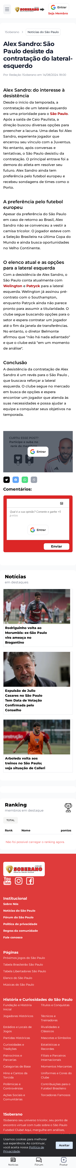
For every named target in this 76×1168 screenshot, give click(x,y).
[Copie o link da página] (34, 479)
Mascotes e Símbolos (56, 1038)
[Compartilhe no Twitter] (6, 479)
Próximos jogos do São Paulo (24, 958)
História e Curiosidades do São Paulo (38, 999)
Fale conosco (12, 937)
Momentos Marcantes (56, 1066)
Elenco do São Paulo (17, 978)
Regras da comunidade (20, 931)
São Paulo (59, 114)
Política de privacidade (20, 924)
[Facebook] (30, 881)
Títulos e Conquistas (55, 1005)
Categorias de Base (17, 1066)
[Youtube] (7, 881)
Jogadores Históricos (18, 1016)
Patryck (33, 286)
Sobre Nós (10, 904)
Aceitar (64, 1145)
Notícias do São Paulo (19, 910)
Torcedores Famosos (55, 1095)
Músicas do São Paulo (18, 984)
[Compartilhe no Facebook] (15, 479)
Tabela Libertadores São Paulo (24, 971)
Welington (12, 286)
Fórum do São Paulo (18, 917)
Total (10, 820)
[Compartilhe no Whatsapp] (24, 479)
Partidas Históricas (16, 1038)
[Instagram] (19, 881)
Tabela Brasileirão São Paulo (23, 964)
